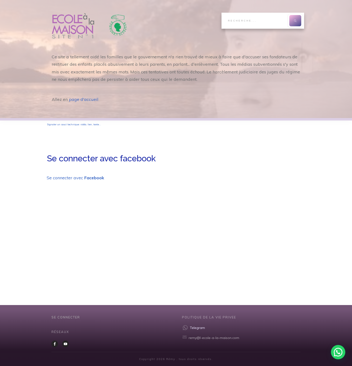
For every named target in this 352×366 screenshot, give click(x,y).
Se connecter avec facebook (101, 158)
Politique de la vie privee (209, 317)
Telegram (197, 328)
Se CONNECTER (65, 317)
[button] (338, 352)
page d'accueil (83, 99)
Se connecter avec (75, 177)
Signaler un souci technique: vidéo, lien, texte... (74, 124)
